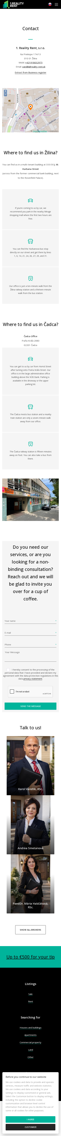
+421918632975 (33, 62)
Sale (30, 994)
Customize (30, 1127)
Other (31, 1057)
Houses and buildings (30, 1027)
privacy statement (33, 678)
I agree (30, 1119)
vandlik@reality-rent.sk (33, 66)
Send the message (30, 706)
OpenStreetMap (40, 131)
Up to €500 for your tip (30, 957)
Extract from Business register (30, 72)
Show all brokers (30, 929)
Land (30, 1049)
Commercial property (30, 1042)
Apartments (30, 1034)
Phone (8, 644)
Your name (10, 620)
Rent (30, 1001)
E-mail (8, 632)
